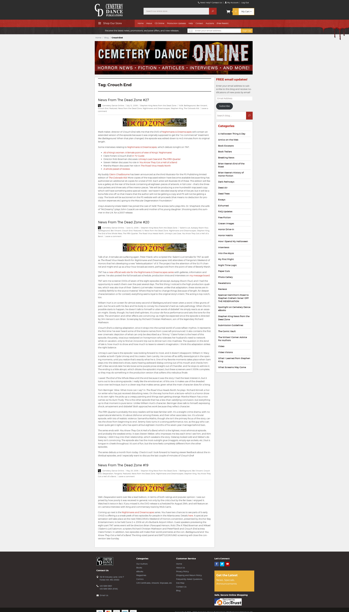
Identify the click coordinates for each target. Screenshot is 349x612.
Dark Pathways (226, 181)
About (149, 23)
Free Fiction (224, 217)
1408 (181, 105)
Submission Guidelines (230, 325)
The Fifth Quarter (130, 233)
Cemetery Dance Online (113, 105)
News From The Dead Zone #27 (123, 100)
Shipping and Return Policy (189, 575)
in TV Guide (138, 156)
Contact (199, 23)
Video (221, 346)
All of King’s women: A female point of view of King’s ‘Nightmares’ (137, 152)
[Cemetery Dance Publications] (117, 8)
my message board (199, 275)
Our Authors (142, 564)
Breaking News (226, 157)
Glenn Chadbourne (119, 174)
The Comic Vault (227, 331)
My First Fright (226, 259)
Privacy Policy (182, 571)
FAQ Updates (225, 211)
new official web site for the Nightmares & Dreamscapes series (141, 272)
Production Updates (176, 23)
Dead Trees (224, 193)
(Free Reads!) (222, 23)
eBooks (139, 571)
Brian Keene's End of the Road (231, 165)
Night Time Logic (227, 265)
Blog (106, 37)
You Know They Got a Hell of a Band (158, 162)
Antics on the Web (228, 139)
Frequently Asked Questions (189, 579)
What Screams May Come (232, 367)
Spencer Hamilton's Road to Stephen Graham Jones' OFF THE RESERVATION (233, 298)
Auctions (210, 23)
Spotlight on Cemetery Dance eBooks (234, 309)
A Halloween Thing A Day (231, 133)
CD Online (159, 23)
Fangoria (118, 473)
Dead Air (222, 187)
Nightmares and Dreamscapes (156, 108)
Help (191, 23)
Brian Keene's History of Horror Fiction (231, 174)
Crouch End (103, 108)
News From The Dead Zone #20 (123, 222)
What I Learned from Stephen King (234, 360)
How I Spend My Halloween (233, 241)
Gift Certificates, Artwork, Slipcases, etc (154, 583)
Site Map (180, 583)
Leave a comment (113, 236)
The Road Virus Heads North (156, 165)
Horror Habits (225, 235)
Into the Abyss (226, 253)
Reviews (222, 289)
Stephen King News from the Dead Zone (158, 105)
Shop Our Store (112, 23)
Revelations (224, 283)
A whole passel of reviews (116, 169)
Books (139, 567)
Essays (221, 199)
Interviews (223, 247)
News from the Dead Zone (130, 108)
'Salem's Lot (185, 228)
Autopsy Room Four (199, 228)
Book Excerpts (226, 145)
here (190, 515)
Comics (139, 579)
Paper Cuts (224, 271)
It (143, 230)
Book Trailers (225, 151)
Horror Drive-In (226, 229)
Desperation (108, 473)
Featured (113, 108)
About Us (180, 567)
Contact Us (217, 2)
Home (141, 23)
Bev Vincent (202, 105)
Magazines (141, 575)
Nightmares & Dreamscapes (177, 132)
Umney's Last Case (173, 233)
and (159, 159)
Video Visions (225, 352)
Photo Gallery (225, 277)
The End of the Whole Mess (110, 233)
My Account (232, 2)
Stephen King (177, 108)
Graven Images (226, 223)
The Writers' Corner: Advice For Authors (232, 339)
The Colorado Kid (191, 108)
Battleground (190, 105)
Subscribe (224, 106)
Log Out (245, 2)
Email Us (104, 595)
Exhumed (223, 205)
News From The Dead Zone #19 (123, 465)
